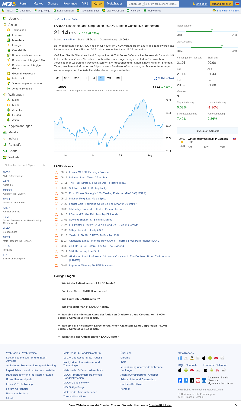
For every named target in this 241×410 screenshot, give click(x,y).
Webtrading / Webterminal (21, 352)
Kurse (98, 3)
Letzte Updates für (82, 357)
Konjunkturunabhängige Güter (26, 67)
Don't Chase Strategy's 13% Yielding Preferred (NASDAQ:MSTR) (107, 193)
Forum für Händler (17, 388)
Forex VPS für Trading (19, 384)
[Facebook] (180, 380)
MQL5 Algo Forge (74, 387)
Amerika (17, 109)
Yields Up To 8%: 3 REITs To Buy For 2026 (94, 235)
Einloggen (201, 3)
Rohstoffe (14, 144)
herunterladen (80, 391)
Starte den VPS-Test (228, 10)
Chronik (125, 357)
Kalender (135, 10)
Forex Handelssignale (19, 379)
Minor (15, 104)
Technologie (19, 29)
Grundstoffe (19, 50)
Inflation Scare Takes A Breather (88, 177)
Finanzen (17, 34)
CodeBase (25, 10)
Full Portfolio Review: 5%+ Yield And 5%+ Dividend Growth (103, 224)
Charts (12, 151)
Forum (24, 3)
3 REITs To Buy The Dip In (84, 251)
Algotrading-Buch (90, 10)
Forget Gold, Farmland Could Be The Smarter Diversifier (103, 203)
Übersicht (14, 18)
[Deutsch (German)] (237, 2)
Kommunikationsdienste (26, 55)
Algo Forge (44, 10)
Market (38, 3)
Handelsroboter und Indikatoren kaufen (29, 374)
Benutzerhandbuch (83, 370)
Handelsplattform (82, 352)
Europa (16, 114)
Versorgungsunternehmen (27, 83)
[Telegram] (186, 380)
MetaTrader (114, 3)
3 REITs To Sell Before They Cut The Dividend (96, 245)
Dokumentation (65, 10)
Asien (15, 119)
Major (15, 99)
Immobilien (19, 40)
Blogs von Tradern (17, 393)
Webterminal (154, 10)
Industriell (18, 78)
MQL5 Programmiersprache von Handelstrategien (82, 376)
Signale (53, 3)
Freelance (70, 3)
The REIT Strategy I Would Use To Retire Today (97, 182)
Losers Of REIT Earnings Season (89, 172)
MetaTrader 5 (186, 352)
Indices (13, 138)
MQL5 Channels (187, 365)
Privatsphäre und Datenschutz (138, 379)
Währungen (16, 94)
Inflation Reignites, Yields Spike (87, 198)
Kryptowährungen (20, 126)
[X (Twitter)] (192, 380)
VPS (85, 3)
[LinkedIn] (204, 380)
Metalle (13, 132)
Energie (16, 45)
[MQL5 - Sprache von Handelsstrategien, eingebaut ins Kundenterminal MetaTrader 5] (9, 4)
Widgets (13, 157)
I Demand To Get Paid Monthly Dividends (93, 214)
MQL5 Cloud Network (76, 382)
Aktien (12, 24)
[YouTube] (198, 380)
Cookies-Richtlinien (131, 384)
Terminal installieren (75, 396)
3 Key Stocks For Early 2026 (86, 230)
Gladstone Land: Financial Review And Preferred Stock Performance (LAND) (114, 240)
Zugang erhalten (221, 3)
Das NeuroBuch (115, 10)
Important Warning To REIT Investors (91, 265)
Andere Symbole (22, 88)
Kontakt (125, 388)
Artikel (9, 10)
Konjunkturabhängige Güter (28, 60)
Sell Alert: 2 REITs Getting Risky (88, 187)
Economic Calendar (215, 365)
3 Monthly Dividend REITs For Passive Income (96, 209)
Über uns (125, 352)
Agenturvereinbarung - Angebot (139, 374)
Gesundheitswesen (23, 73)
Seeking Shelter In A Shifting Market (90, 219)
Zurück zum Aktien (68, 18)
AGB (123, 362)
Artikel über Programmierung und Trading (31, 365)
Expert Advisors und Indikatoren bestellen (31, 370)
